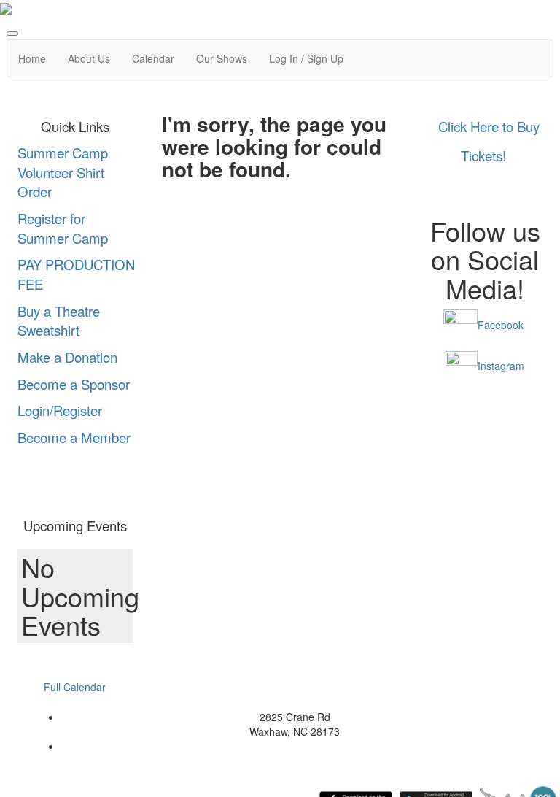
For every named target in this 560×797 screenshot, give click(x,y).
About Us (89, 58)
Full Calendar (75, 686)
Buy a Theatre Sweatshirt (59, 320)
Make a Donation (67, 356)
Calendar (153, 58)
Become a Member (74, 437)
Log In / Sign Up (306, 58)
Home (32, 58)
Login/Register (60, 410)
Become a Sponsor (74, 383)
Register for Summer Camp (63, 228)
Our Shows (221, 58)
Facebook (501, 324)
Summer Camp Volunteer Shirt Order (63, 172)
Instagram (501, 365)
